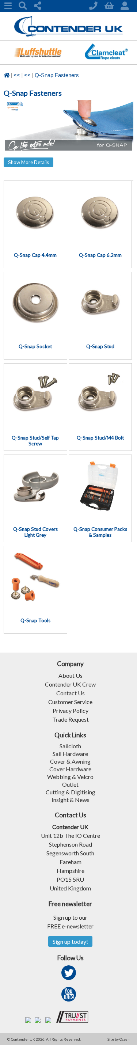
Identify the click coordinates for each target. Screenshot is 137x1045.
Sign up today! (70, 941)
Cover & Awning (70, 761)
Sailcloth (70, 745)
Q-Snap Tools (35, 620)
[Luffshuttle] (38, 62)
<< (17, 75)
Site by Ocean (118, 1039)
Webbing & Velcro (70, 776)
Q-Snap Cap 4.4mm (35, 255)
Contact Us (70, 692)
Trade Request (70, 719)
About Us (70, 675)
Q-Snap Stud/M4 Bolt (100, 438)
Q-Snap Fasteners (57, 75)
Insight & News (71, 799)
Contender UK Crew (70, 684)
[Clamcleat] (106, 62)
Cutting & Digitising (70, 791)
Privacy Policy (70, 710)
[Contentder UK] (68, 34)
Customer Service (70, 701)
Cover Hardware (70, 768)
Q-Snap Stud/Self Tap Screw (35, 440)
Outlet (70, 784)
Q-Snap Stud (100, 346)
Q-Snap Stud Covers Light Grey (35, 532)
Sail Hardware (70, 753)
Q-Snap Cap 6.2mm (100, 255)
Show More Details (28, 162)
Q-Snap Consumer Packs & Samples (100, 532)
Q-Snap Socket (35, 346)
